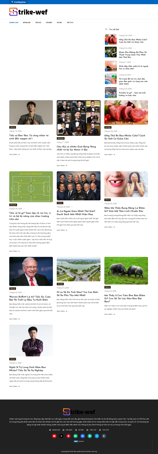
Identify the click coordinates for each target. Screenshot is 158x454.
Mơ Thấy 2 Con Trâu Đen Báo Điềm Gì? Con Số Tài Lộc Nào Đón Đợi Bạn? (124, 298)
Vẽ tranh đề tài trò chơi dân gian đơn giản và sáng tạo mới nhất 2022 (133, 81)
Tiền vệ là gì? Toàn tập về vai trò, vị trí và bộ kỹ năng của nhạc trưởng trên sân (30, 216)
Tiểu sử (38, 22)
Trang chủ (13, 22)
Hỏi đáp (49, 22)
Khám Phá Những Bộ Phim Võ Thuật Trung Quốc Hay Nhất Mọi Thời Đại (133, 54)
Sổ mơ (59, 22)
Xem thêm (13, 154)
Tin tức (70, 22)
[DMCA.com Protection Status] (79, 441)
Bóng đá (26, 22)
